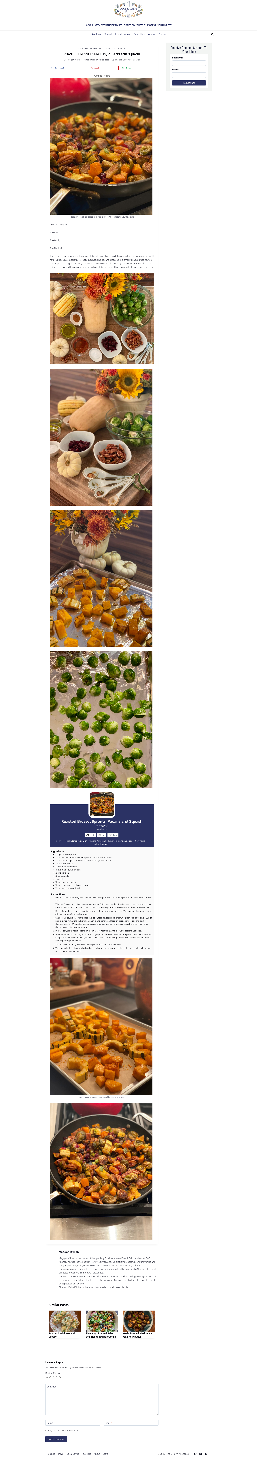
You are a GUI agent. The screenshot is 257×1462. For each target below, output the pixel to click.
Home (80, 48)
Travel (108, 34)
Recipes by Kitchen (102, 48)
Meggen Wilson (73, 60)
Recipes (96, 34)
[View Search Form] (212, 34)
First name (178, 58)
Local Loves (122, 34)
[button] (97, 826)
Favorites (139, 34)
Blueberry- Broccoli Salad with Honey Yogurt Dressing (101, 1335)
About (152, 34)
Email (108, 1423)
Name (50, 1423)
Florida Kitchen (119, 48)
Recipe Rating (52, 1373)
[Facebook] (195, 1454)
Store (162, 34)
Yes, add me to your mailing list (63, 1430)
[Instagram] (200, 1454)
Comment (52, 1386)
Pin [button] (103, 835)
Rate (114, 835)
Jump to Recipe (102, 75)
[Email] (205, 1454)
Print (91, 835)
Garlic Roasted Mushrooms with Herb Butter (137, 1335)
